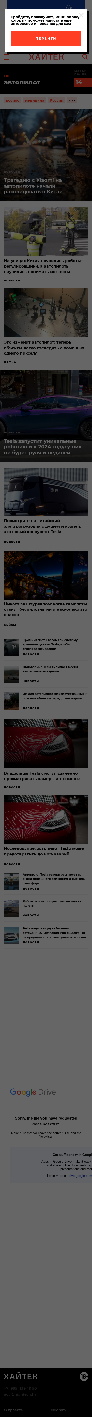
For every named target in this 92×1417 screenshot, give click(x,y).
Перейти (45, 38)
